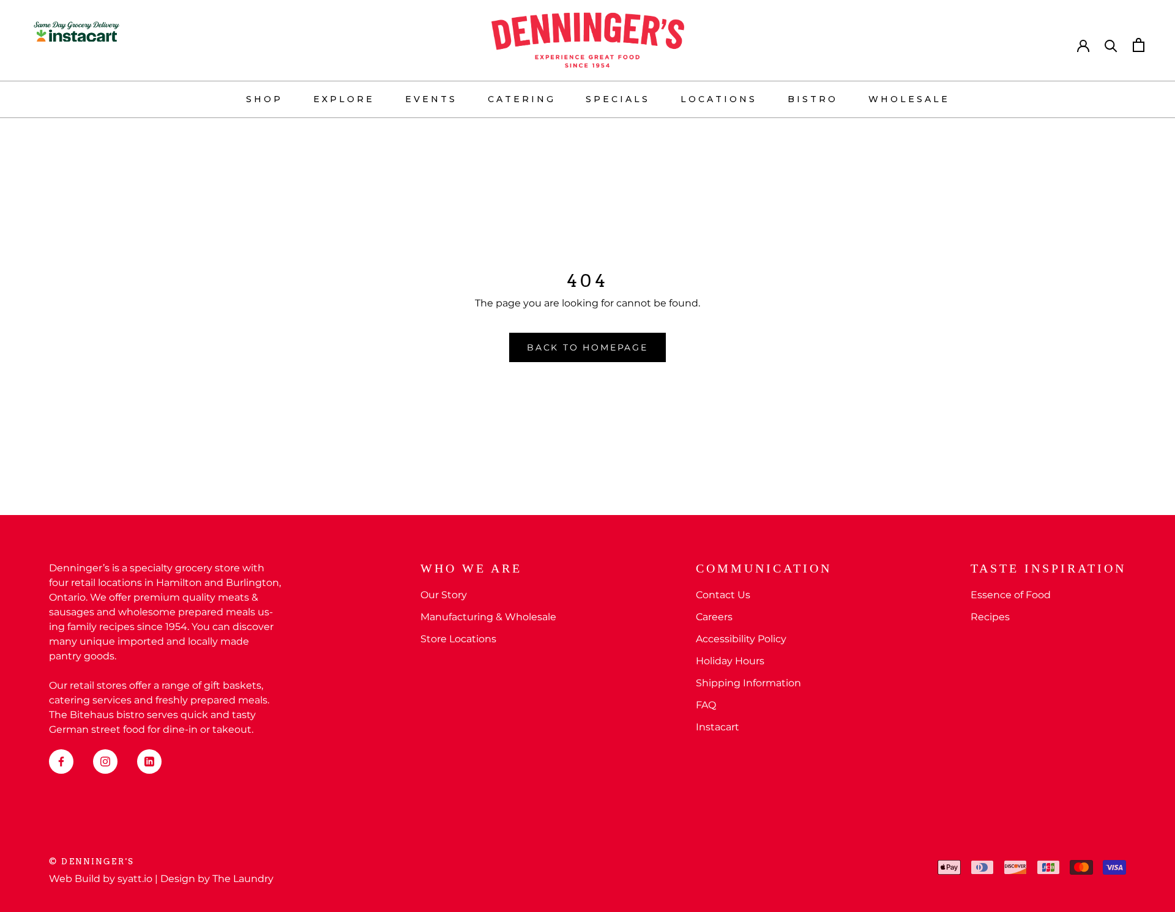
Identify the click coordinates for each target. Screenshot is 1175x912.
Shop (264, 99)
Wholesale (909, 99)
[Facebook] (61, 761)
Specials (618, 99)
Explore (344, 99)
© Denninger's (92, 861)
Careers (714, 617)
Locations (719, 99)
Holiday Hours (730, 661)
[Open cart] (1138, 45)
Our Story (443, 595)
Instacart (717, 727)
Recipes (990, 617)
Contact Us (723, 595)
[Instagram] (105, 761)
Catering (522, 99)
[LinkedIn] (149, 761)
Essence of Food (1011, 595)
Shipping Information (748, 683)
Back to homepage (587, 347)
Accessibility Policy (741, 639)
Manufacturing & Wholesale (488, 617)
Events (431, 99)
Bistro (813, 99)
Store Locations (458, 639)
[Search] (1111, 45)
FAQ (706, 705)
